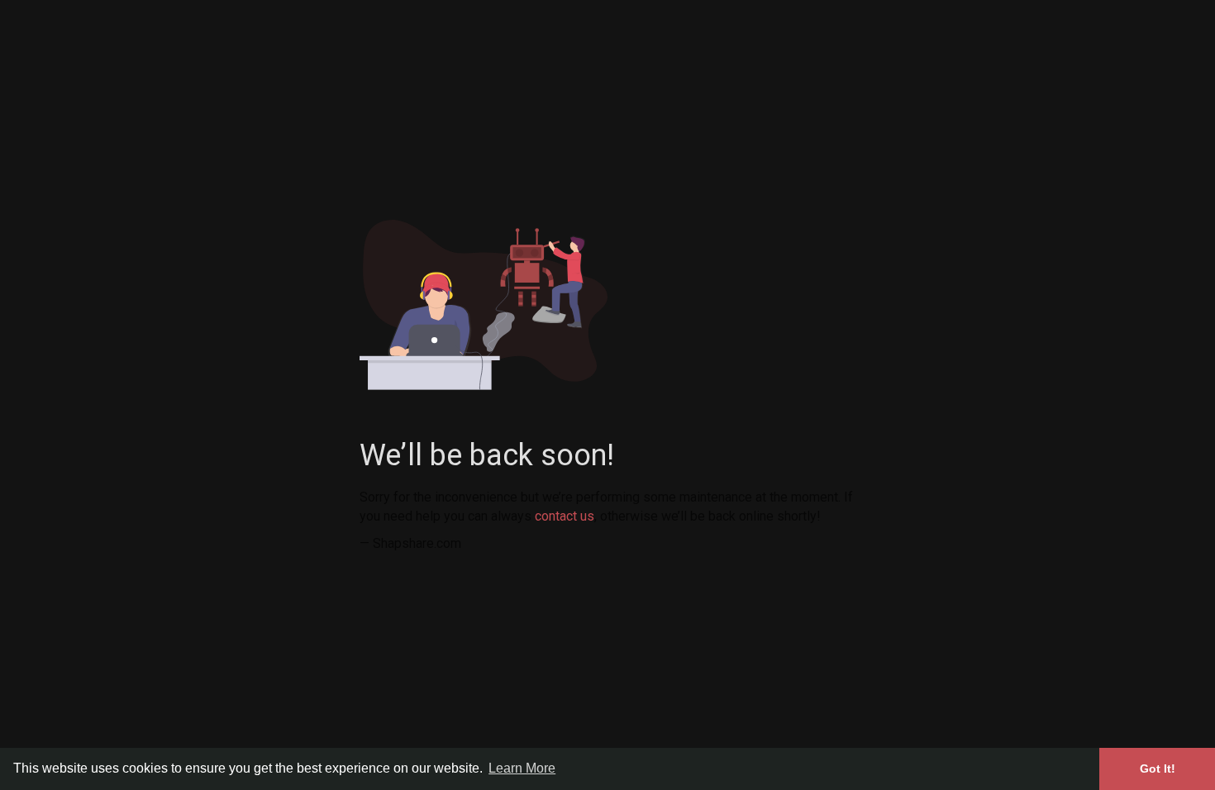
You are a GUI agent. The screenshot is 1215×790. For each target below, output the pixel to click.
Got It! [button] (1157, 768)
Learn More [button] (521, 768)
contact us (564, 516)
